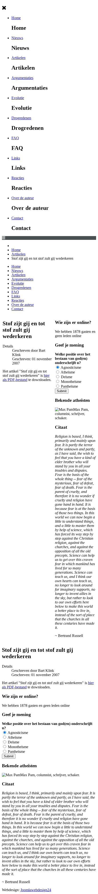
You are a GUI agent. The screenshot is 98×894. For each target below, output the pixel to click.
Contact (17, 218)
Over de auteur (22, 198)
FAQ (15, 138)
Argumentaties (22, 78)
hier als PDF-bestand (26, 377)
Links (15, 158)
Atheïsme (67, 372)
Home (16, 18)
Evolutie (17, 98)
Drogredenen (21, 118)
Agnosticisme (70, 367)
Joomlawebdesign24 (35, 890)
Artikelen (18, 58)
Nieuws (17, 38)
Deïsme (66, 377)
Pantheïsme (69, 386)
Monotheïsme (70, 382)
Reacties (17, 178)
